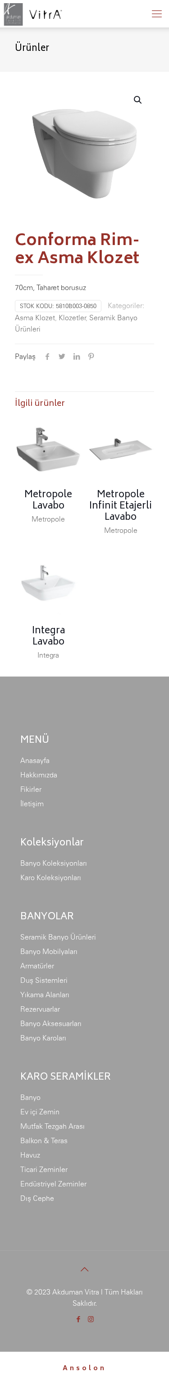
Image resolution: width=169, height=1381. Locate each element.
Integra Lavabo (48, 637)
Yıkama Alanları (44, 994)
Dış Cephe (37, 1198)
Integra (48, 655)
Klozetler (72, 317)
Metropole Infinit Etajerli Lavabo (120, 506)
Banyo (30, 1097)
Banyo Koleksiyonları (53, 863)
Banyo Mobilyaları (49, 951)
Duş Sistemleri (44, 980)
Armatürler (37, 966)
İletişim (32, 804)
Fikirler (30, 789)
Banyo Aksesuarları (51, 1023)
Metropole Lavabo (48, 501)
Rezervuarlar (40, 1009)
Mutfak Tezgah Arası (52, 1126)
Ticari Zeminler (44, 1169)
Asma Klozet (35, 317)
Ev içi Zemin (39, 1112)
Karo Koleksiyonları (50, 877)
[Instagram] (91, 1319)
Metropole (48, 519)
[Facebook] (78, 1319)
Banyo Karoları (43, 1038)
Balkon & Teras (44, 1140)
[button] (138, 100)
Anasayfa (35, 760)
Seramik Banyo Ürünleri (58, 937)
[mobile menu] (156, 13)
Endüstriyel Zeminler (53, 1184)
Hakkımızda (38, 775)
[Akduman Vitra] (32, 13)
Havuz (30, 1155)
